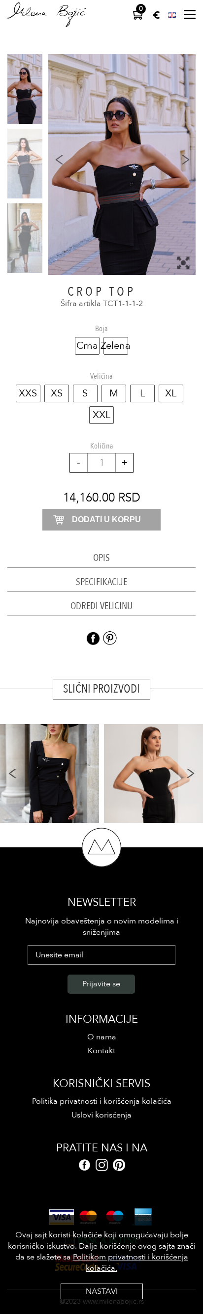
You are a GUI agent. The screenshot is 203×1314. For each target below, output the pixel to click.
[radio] (87, 346)
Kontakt (101, 1050)
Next (190, 773)
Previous (12, 773)
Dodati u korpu (106, 519)
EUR (156, 15)
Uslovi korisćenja (101, 1115)
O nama (101, 1037)
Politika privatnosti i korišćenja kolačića (101, 1101)
